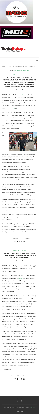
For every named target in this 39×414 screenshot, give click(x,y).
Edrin (20, 278)
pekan (22, 95)
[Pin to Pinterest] (21, 241)
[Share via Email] (24, 241)
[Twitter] (21, 400)
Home (3, 66)
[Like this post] (15, 241)
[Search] (37, 60)
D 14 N (22, 89)
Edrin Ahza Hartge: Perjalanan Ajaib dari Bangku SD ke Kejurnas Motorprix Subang (19, 255)
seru (14, 108)
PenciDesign (32, 407)
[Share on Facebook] (17, 241)
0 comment (27, 238)
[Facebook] (17, 400)
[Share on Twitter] (19, 241)
